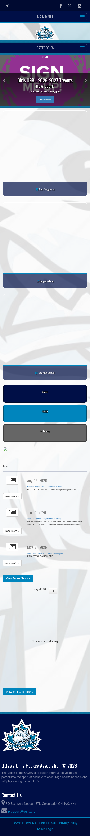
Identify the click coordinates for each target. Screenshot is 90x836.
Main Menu (45, 16)
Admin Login (45, 829)
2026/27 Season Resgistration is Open (44, 518)
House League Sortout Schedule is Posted (45, 486)
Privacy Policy (68, 823)
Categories (45, 47)
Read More (45, 99)
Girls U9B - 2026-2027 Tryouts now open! (45, 553)
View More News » (18, 578)
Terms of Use (48, 823)
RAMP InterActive (24, 823)
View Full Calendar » (19, 692)
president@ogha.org (21, 811)
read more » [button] (12, 496)
